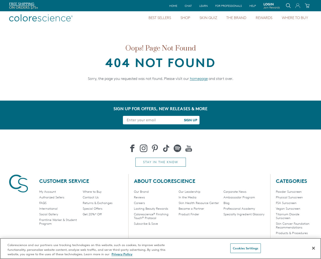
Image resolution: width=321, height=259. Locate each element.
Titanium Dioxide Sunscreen (287, 216)
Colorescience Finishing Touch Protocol (151, 216)
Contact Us (91, 197)
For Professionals (228, 6)
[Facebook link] (132, 148)
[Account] (297, 5)
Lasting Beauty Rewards (151, 208)
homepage (199, 78)
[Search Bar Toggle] (288, 5)
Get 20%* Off (92, 214)
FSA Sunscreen (286, 203)
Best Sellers (160, 18)
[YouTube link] (188, 148)
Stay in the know (160, 162)
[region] (160, 248)
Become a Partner (191, 208)
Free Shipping (21, 4)
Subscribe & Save (146, 223)
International (48, 208)
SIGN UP (190, 120)
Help (252, 6)
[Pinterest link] (155, 148)
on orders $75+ (23, 7)
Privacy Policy (122, 254)
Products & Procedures (292, 233)
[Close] (313, 248)
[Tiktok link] (166, 148)
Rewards (264, 18)
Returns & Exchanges (98, 203)
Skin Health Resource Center (199, 203)
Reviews (139, 197)
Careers (139, 203)
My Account (47, 191)
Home (173, 6)
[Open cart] (307, 5)
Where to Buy (295, 18)
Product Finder (189, 214)
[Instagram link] (143, 148)
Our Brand (141, 191)
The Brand (236, 18)
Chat (188, 6)
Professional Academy (239, 208)
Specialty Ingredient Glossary (243, 214)
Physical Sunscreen (289, 197)
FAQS (43, 203)
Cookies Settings (245, 248)
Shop (185, 18)
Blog (226, 203)
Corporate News (235, 191)
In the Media (187, 197)
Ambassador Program (239, 197)
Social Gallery (48, 214)
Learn (203, 6)
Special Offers (92, 208)
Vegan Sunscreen (288, 208)
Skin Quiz (208, 18)
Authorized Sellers (51, 197)
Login (271, 5)
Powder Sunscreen (289, 191)
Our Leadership (189, 191)
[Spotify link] (177, 148)
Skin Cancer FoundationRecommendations (292, 225)
